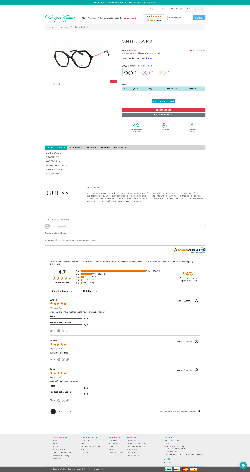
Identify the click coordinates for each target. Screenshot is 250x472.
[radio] (125, 271)
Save (114, 81)
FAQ (82, 443)
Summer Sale (130, 18)
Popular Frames (133, 449)
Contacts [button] (108, 18)
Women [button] (92, 18)
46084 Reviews (65, 282)
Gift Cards (131, 453)
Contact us (85, 440)
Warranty (57, 446)
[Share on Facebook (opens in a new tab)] (58, 331)
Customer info (114, 440)
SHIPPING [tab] (91, 148)
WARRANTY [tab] (120, 148)
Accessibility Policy (61, 456)
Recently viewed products (138, 443)
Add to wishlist (198, 50)
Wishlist (111, 449)
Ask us (149, 58)
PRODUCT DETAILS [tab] (56, 148)
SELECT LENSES (163, 110)
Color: (125, 66)
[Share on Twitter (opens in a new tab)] (63, 331)
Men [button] (84, 18)
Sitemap (84, 453)
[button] (149, 53)
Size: (124, 85)
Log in (164, 9)
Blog (83, 449)
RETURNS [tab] (105, 148)
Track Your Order (115, 453)
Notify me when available (163, 101)
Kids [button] (100, 18)
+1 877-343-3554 (171, 440)
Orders (111, 446)
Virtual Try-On (133, 456)
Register (152, 9)
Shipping (56, 440)
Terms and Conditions (62, 453)
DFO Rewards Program (90, 446)
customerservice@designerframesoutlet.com (183, 454)
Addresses (113, 443)
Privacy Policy (59, 449)
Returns (56, 443)
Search (199, 18)
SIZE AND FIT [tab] (76, 148)
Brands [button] (118, 18)
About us (57, 459)
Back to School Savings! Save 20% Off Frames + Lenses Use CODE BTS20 (125, 2)
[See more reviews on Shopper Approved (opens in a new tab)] (67, 331)
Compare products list (136, 446)
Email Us (167, 443)
